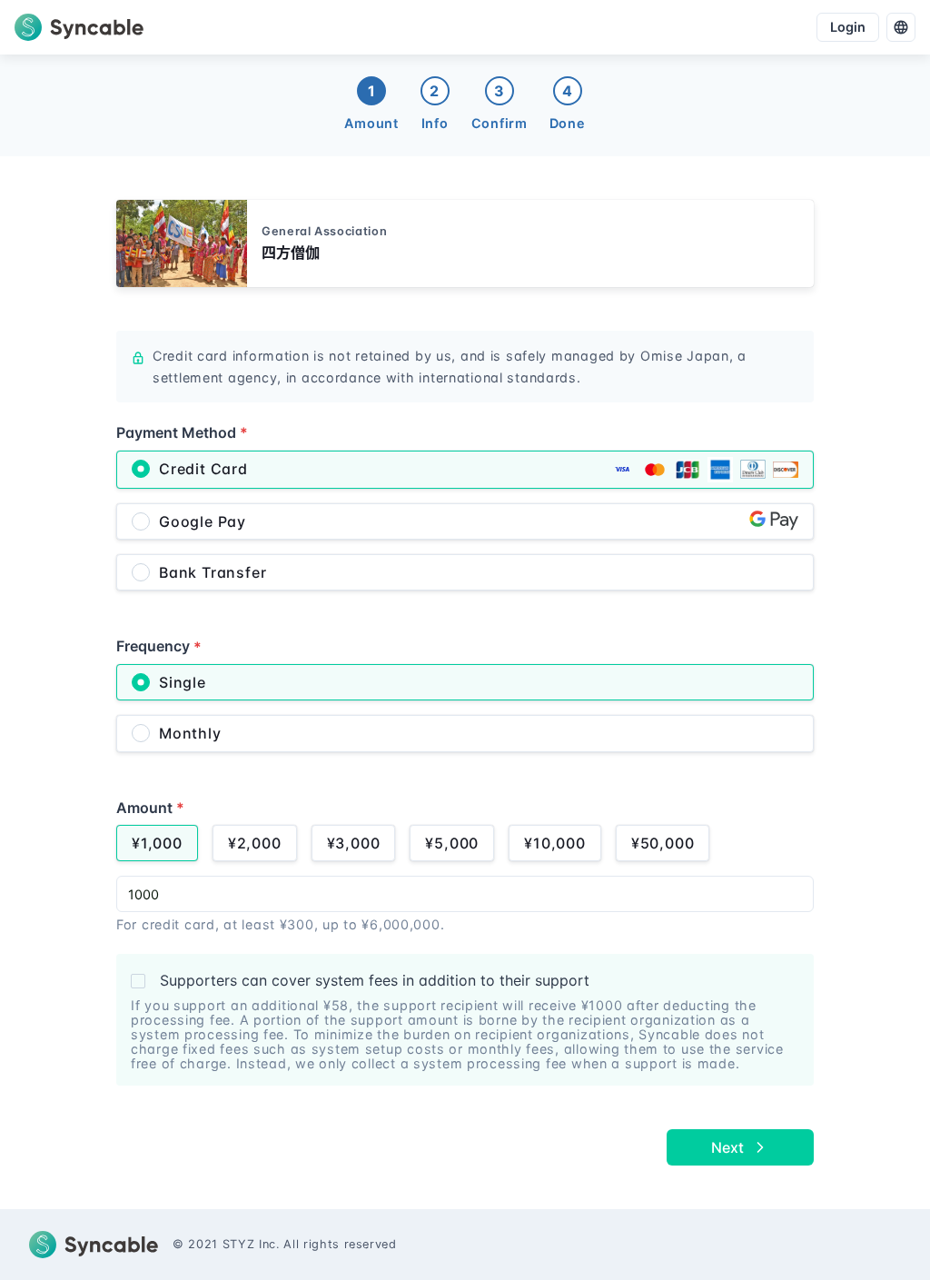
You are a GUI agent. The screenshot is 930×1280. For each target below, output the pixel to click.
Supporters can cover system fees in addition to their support (374, 980)
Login (848, 27)
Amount (150, 808)
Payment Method (182, 432)
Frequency (159, 646)
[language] (900, 27)
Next (727, 1147)
